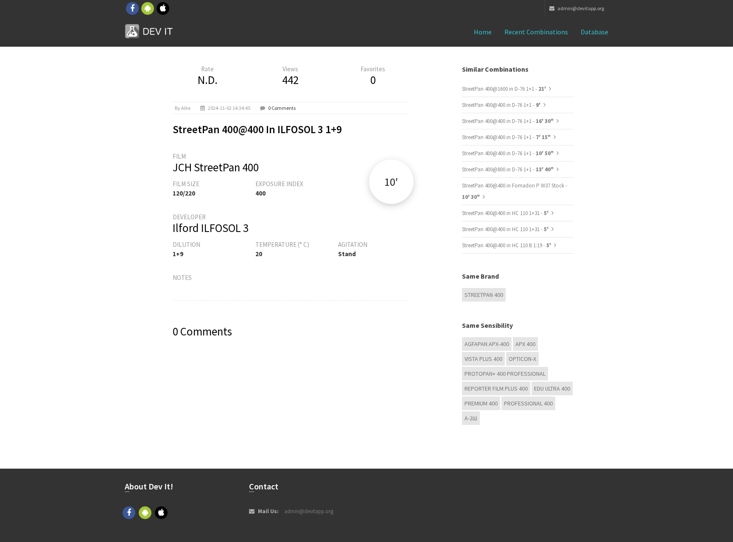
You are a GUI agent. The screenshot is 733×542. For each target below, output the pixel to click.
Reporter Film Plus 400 (496, 388)
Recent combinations (536, 32)
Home (483, 32)
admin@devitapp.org (580, 8)
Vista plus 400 (483, 359)
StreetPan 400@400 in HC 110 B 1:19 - (507, 245)
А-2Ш (470, 418)
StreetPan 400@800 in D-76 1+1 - (508, 169)
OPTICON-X (522, 359)
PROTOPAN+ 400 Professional (505, 373)
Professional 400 (528, 403)
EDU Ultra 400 (552, 388)
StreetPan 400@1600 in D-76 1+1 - (504, 88)
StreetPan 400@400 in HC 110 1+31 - (506, 213)
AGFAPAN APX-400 (486, 344)
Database (594, 32)
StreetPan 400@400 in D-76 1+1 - (502, 105)
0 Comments (282, 108)
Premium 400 (481, 403)
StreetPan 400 (483, 295)
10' (391, 182)
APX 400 (525, 344)
